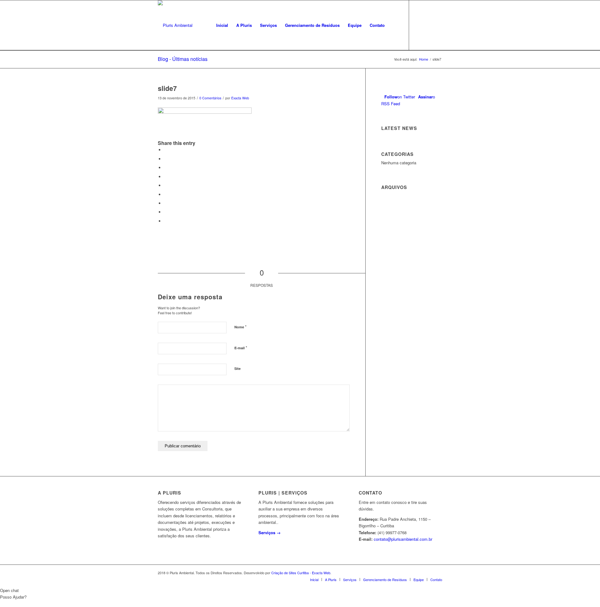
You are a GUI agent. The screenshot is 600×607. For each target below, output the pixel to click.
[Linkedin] (428, 25)
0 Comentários (210, 98)
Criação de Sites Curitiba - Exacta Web (300, 572)
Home (423, 59)
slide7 (167, 88)
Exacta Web (240, 98)
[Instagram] (437, 25)
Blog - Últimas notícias (183, 58)
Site (237, 368)
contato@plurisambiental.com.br (403, 539)
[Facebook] (418, 25)
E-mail (240, 348)
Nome (240, 327)
